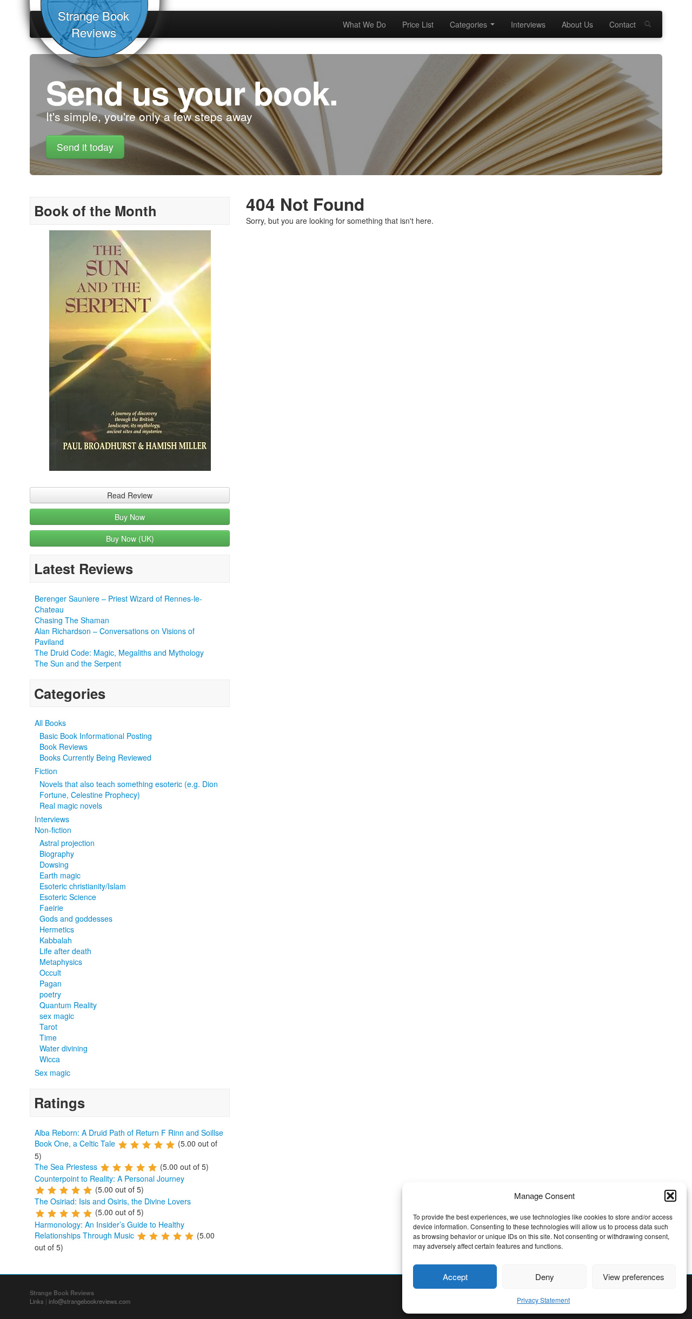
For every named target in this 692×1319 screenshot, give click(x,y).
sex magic (56, 1015)
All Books (50, 722)
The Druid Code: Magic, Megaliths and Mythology (119, 652)
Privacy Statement (543, 1299)
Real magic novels (70, 805)
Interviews (528, 24)
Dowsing (54, 864)
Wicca (49, 1059)
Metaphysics (60, 961)
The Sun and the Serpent (78, 663)
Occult (50, 972)
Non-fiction (53, 829)
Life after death (65, 950)
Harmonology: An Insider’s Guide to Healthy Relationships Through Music (109, 1230)
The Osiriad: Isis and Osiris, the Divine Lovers (113, 1201)
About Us (577, 24)
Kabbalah (55, 940)
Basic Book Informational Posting (95, 735)
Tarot (48, 1026)
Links (37, 1301)
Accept (455, 1276)
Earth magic (60, 875)
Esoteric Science (67, 896)
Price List (418, 24)
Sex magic (52, 1072)
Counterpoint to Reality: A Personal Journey (109, 1178)
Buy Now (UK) (130, 538)
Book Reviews (63, 746)
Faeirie (51, 907)
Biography (56, 853)
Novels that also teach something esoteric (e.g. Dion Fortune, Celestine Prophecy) (128, 789)
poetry (50, 994)
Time (48, 1037)
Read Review (129, 495)
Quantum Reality (68, 1005)
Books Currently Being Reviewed (95, 757)
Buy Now (130, 516)
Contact (622, 24)
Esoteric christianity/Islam (82, 886)
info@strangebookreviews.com (89, 1301)
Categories (469, 24)
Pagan (50, 983)
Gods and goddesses (75, 918)
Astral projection (67, 842)
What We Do (364, 24)
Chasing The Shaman (72, 620)
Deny (544, 1276)
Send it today (85, 147)
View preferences (633, 1276)
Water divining (63, 1048)
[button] (670, 1195)
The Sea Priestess (66, 1166)
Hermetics (56, 929)
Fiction (46, 770)
